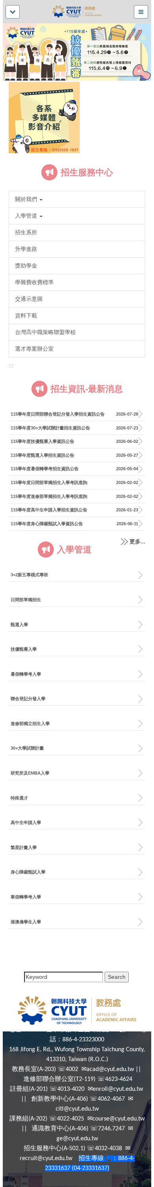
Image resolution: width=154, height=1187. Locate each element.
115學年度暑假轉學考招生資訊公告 (45, 468)
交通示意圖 (29, 299)
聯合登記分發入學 (28, 698)
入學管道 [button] (27, 216)
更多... (137, 541)
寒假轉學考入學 (26, 897)
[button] (18, 53)
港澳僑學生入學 (26, 921)
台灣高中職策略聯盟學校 (45, 332)
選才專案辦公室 (34, 349)
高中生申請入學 (26, 822)
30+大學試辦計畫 (27, 748)
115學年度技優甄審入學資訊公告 (42, 441)
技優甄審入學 (24, 649)
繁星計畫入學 (24, 847)
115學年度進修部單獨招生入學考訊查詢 (49, 496)
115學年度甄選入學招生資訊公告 (42, 455)
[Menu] (13, 12)
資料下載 (26, 315)
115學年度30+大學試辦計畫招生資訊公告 (50, 427)
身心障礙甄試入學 (28, 872)
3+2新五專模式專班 (29, 574)
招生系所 (26, 232)
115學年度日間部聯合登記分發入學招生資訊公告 (58, 414)
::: (11, 365)
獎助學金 (26, 265)
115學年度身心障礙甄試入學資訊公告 (47, 523)
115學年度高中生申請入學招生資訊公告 (49, 509)
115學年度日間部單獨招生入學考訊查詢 (49, 482)
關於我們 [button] (27, 199)
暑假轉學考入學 (26, 674)
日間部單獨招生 (26, 599)
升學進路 (26, 249)
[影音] (44, 117)
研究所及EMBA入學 (30, 773)
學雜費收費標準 (34, 282)
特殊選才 (19, 798)
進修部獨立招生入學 (30, 723)
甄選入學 (19, 624)
